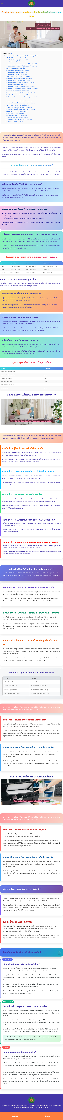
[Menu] (2, 3)
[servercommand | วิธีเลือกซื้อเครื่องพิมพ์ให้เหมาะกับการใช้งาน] (31, 3)
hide (11, 53)
